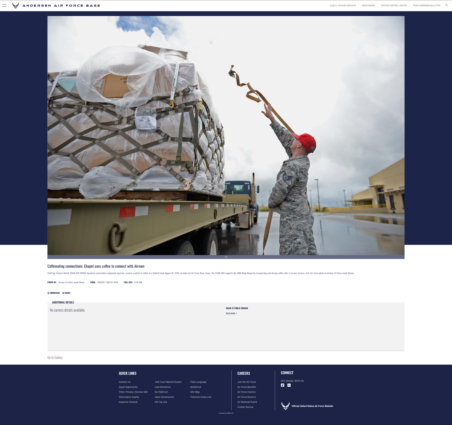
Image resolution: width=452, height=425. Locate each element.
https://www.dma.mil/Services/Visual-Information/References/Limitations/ (300, 321)
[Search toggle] (446, 5)
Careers (243, 373)
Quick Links (127, 373)
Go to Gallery (55, 357)
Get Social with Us (292, 380)
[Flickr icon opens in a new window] (289, 385)
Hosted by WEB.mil (226, 413)
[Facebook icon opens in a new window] (282, 385)
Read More (231, 313)
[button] (4, 5)
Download (55, 292)
